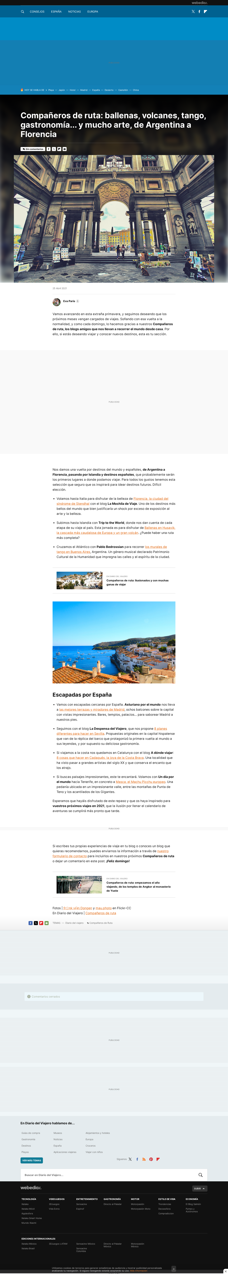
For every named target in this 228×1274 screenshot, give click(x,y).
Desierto (109, 90)
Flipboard (205, 12)
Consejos (37, 11)
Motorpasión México (137, 1245)
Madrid (83, 90)
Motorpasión (137, 1204)
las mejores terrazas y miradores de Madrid (92, 710)
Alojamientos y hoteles (98, 1132)
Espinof (80, 1208)
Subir (197, 1188)
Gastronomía (28, 1139)
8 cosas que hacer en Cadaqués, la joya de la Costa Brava (100, 758)
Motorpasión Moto (140, 1208)
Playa (51, 90)
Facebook (199, 12)
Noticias (74, 11)
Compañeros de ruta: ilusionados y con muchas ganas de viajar (137, 582)
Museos (58, 1132)
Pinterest (151, 1158)
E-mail (65, 149)
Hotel (72, 90)
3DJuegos (54, 1204)
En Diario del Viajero (117, 576)
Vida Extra (54, 1208)
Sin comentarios (34, 149)
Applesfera (27, 1213)
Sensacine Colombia (81, 1249)
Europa (92, 11)
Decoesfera (164, 1208)
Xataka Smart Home (32, 1218)
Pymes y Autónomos (192, 1210)
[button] (70, 301)
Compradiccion (166, 1213)
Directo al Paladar (113, 1204)
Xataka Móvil (28, 1208)
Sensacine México (85, 1243)
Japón (62, 90)
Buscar (201, 1175)
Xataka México (29, 1243)
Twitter (193, 12)
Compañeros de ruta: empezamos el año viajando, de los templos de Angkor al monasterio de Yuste (138, 886)
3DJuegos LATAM (58, 1243)
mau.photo (104, 908)
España (56, 11)
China (136, 90)
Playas (25, 1152)
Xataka (25, 1204)
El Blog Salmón (193, 1204)
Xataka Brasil (28, 1248)
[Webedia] (199, 3)
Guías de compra (31, 1132)
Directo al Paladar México (113, 1245)
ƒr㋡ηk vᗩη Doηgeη (77, 908)
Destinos (26, 1145)
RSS (144, 1158)
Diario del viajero (74, 922)
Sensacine (81, 1204)
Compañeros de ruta (100, 913)
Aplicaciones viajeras (65, 1152)
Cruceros (90, 1145)
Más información (138, 1270)
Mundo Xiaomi (29, 1222)
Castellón (123, 90)
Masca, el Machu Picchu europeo (140, 782)
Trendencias (164, 1204)
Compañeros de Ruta (100, 922)
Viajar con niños (94, 1152)
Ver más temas (31, 1160)
